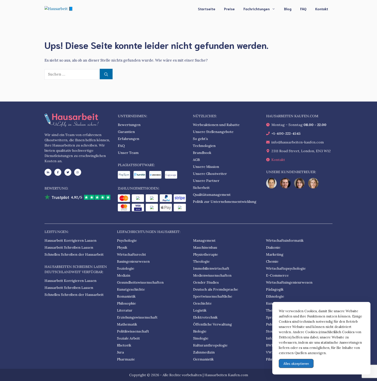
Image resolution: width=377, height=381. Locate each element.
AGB (196, 159)
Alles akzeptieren (296, 363)
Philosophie (126, 303)
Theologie (201, 261)
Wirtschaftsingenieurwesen (289, 282)
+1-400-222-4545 (286, 133)
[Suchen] (106, 74)
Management (204, 240)
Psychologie (127, 240)
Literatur (124, 310)
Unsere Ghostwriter (210, 173)
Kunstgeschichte (131, 289)
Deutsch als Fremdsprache (215, 289)
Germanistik (203, 359)
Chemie (272, 261)
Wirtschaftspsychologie (286, 268)
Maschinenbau (205, 247)
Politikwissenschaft (133, 331)
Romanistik (126, 296)
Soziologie (125, 268)
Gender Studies (206, 282)
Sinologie (200, 338)
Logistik (199, 310)
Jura (120, 352)
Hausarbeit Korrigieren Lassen (70, 240)
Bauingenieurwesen (133, 261)
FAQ (303, 8)
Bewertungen (129, 124)
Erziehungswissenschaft (137, 317)
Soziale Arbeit (128, 338)
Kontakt (321, 8)
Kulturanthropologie (210, 345)
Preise (229, 8)
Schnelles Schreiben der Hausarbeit (74, 254)
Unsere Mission (206, 166)
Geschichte (202, 303)
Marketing (274, 254)
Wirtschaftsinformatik (284, 240)
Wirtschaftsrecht (131, 254)
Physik (122, 247)
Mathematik (127, 324)
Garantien (126, 131)
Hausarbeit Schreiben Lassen (69, 247)
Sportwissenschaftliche (212, 296)
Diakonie (273, 247)
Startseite (206, 8)
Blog (287, 8)
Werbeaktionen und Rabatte (216, 124)
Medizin (123, 275)
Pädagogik (274, 289)
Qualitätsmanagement (212, 194)
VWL (270, 352)
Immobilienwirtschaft (211, 268)
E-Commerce (277, 275)
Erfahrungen (128, 138)
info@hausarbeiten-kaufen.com (297, 142)
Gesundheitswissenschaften (140, 282)
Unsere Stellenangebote (213, 131)
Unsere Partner (206, 180)
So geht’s (200, 138)
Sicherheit (201, 187)
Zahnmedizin (204, 352)
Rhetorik (124, 345)
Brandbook (202, 152)
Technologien (204, 145)
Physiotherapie (205, 254)
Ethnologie (275, 296)
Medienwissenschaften (212, 275)
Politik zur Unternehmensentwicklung (224, 201)
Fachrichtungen (256, 8)
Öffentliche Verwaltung (212, 324)
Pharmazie (126, 359)
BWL (270, 345)
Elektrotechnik (205, 317)
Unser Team (128, 152)
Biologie (199, 331)
